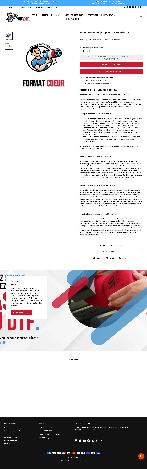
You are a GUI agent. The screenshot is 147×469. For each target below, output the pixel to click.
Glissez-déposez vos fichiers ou (111, 57)
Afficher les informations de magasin (98, 84)
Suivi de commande (35, 7)
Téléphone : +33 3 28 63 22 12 (15, 7)
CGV (6, 434)
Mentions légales (10, 440)
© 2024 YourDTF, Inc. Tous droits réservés (73, 461)
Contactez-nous (51, 7)
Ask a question (111, 251)
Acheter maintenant (111, 71)
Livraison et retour (10, 437)
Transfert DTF (21, 312)
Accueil (35, 15)
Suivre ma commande (12, 431)
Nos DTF (45, 15)
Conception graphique (73, 15)
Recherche (8, 428)
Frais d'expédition (86, 40)
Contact (7, 443)
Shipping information (111, 246)
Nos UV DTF (55, 15)
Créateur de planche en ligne (100, 15)
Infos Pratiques (73, 19)
